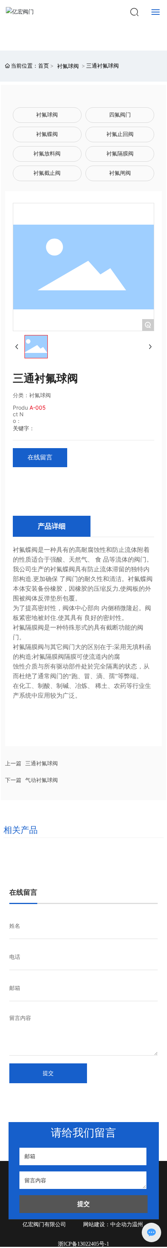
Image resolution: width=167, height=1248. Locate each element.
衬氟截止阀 (47, 173)
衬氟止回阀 (120, 134)
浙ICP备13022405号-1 (83, 1244)
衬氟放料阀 (47, 154)
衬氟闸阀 (120, 173)
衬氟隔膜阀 (120, 154)
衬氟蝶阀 (47, 134)
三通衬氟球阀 (41, 763)
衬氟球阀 (68, 66)
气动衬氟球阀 (41, 780)
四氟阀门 (120, 115)
